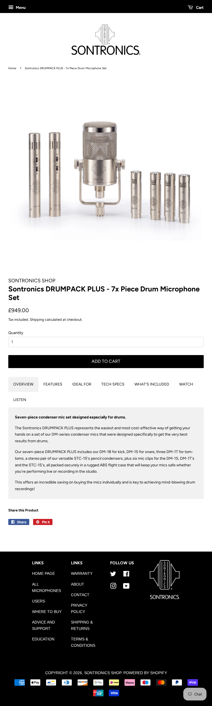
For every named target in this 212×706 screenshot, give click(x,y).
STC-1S (80, 458)
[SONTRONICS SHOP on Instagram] (113, 587)
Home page (43, 573)
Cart (199, 7)
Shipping (37, 319)
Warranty (81, 573)
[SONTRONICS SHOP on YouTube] (126, 587)
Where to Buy (47, 612)
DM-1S (132, 451)
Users (38, 601)
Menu (20, 7)
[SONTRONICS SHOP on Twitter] (113, 575)
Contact (80, 595)
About (77, 584)
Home (12, 68)
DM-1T (172, 451)
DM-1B (105, 451)
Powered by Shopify (145, 673)
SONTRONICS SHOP (102, 673)
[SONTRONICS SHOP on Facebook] (126, 575)
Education (43, 639)
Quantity (15, 332)
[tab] (23, 384)
